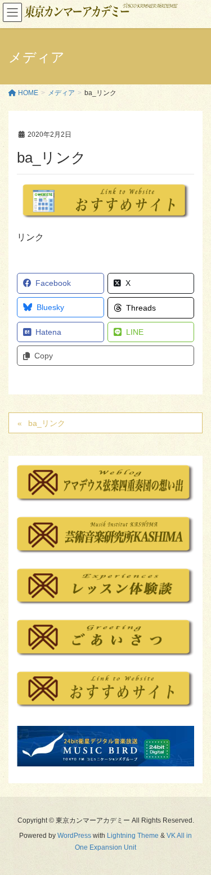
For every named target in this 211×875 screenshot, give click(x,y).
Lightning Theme (133, 836)
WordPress (74, 836)
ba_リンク (46, 423)
